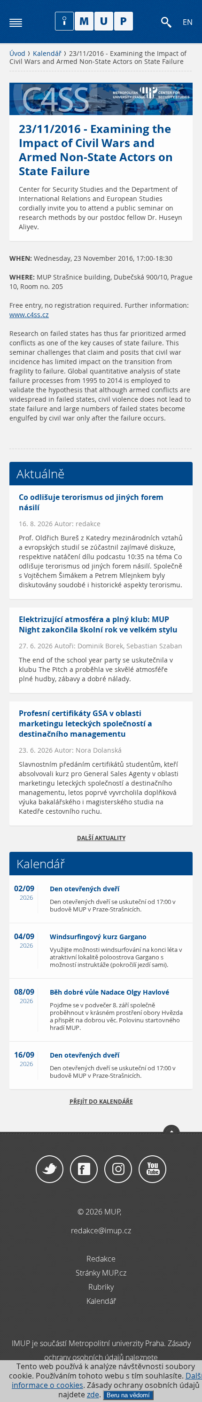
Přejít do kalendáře (101, 1102)
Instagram (118, 1169)
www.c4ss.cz (29, 314)
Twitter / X (49, 1169)
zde (93, 1394)
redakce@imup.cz (101, 1230)
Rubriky (101, 1287)
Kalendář (47, 53)
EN (188, 22)
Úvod (17, 53)
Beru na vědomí (128, 1395)
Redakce (101, 1259)
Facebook (84, 1169)
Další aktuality (101, 838)
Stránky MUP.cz (101, 1273)
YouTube (152, 1169)
